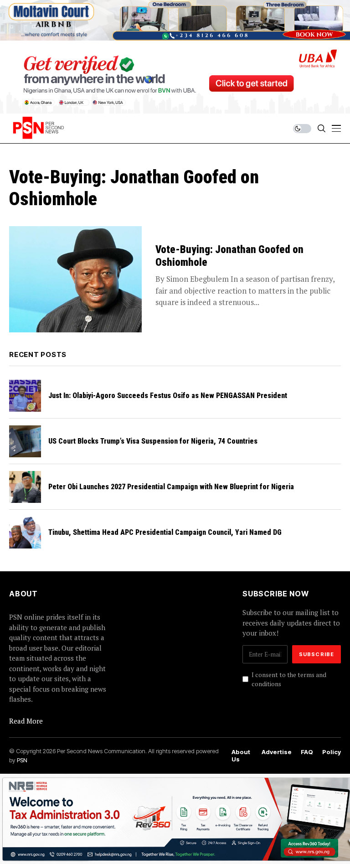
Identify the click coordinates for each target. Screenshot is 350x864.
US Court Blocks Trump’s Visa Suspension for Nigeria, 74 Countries (152, 441)
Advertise (277, 752)
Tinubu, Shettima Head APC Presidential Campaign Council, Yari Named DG (165, 532)
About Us (241, 756)
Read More (26, 720)
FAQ (307, 752)
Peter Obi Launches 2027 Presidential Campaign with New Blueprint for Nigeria (171, 486)
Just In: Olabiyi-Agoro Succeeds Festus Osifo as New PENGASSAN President (167, 395)
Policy (331, 752)
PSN (22, 760)
